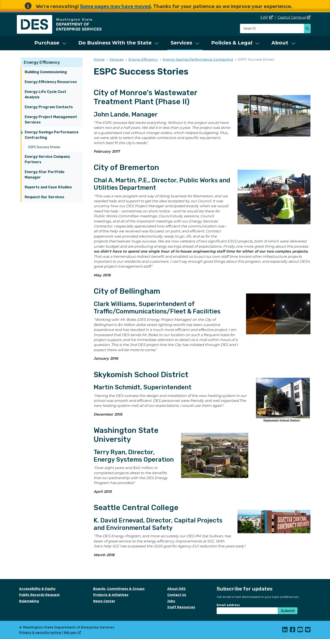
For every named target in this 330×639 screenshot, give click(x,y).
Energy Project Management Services (51, 119)
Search (308, 29)
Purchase (46, 43)
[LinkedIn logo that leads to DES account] (285, 630)
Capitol (291, 17)
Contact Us (176, 595)
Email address (228, 605)
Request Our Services (44, 197)
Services (181, 43)
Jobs (171, 601)
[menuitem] (50, 43)
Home (99, 59)
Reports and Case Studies (48, 187)
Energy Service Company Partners (47, 159)
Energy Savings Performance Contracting (52, 135)
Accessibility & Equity (37, 589)
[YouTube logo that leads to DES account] (300, 630)
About (279, 43)
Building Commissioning (46, 72)
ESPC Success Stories (44, 147)
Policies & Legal (231, 43)
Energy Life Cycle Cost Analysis (45, 94)
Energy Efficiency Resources (51, 82)
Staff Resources (181, 607)
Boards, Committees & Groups (119, 589)
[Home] (59, 17)
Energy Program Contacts (49, 107)
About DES (176, 589)
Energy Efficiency (42, 62)
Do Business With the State (115, 43)
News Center (104, 601)
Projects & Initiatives (110, 595)
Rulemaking (29, 601)
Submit (288, 611)
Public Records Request (39, 595)
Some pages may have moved (115, 6)
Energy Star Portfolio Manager (44, 174)
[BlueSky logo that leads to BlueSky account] (308, 630)
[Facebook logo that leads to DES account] (293, 630)
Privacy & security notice (40, 632)
